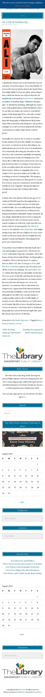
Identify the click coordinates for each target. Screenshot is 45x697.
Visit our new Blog (22, 6)
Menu (22, 15)
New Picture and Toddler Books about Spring (22, 573)
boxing (4, 323)
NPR (15, 263)
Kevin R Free (27, 98)
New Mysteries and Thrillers (22, 561)
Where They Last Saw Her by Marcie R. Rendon (22, 564)
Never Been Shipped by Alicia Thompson (22, 570)
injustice (11, 323)
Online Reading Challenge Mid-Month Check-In (11, 332)
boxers (39, 320)
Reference (25, 320)
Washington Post (28, 263)
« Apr (21, 502)
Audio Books (15, 320)
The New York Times (11, 266)
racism (19, 323)
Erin (15, 24)
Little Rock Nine (26, 229)
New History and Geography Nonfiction (22, 567)
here (24, 397)
